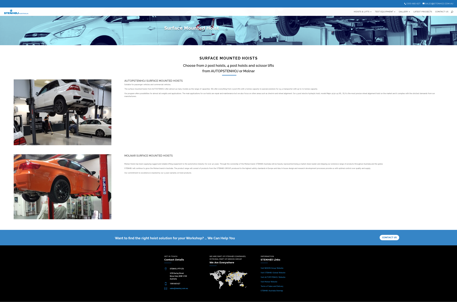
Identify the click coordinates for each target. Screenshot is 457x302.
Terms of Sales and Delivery (272, 286)
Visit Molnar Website (269, 282)
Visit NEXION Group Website (272, 268)
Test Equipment (384, 12)
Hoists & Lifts (362, 12)
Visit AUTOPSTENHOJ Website (273, 277)
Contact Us (441, 12)
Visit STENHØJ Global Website (273, 273)
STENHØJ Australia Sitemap (272, 291)
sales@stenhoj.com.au (179, 288)
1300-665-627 (413, 4)
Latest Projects (422, 12)
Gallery (403, 12)
